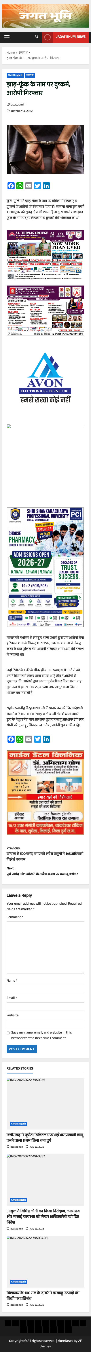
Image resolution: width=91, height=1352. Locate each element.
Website (13, 1016)
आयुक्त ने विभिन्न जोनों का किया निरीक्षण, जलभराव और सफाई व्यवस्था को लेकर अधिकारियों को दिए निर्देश (43, 1217)
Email (12, 998)
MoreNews (65, 1341)
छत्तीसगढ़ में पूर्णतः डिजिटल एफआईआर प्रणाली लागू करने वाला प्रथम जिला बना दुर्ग (45, 1138)
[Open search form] (36, 37)
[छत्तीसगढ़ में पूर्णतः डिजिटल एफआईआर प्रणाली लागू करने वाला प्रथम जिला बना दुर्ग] (45, 1104)
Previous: (45, 854)
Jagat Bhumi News (70, 37)
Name (12, 981)
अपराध (29, 75)
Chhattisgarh (15, 75)
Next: (42, 871)
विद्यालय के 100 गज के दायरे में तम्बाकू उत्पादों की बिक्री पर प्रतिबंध (43, 1296)
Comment (15, 918)
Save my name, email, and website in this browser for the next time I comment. (41, 1035)
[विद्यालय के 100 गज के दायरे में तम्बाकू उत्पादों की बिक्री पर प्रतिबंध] (45, 1262)
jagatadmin (17, 105)
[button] (7, 37)
